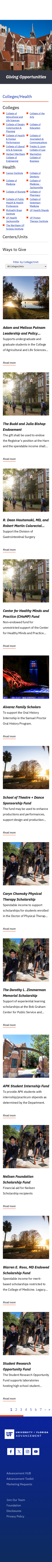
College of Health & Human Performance (15, 139)
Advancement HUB (18, 1473)
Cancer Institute (14, 173)
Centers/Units (15, 236)
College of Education (35, 126)
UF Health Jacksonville (12, 219)
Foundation (13, 1505)
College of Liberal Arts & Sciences (15, 148)
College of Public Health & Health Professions (15, 203)
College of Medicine (11, 182)
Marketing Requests (19, 1484)
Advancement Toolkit (20, 1479)
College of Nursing (16, 191)
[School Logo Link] (24, 1434)
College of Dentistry (35, 175)
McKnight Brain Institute (14, 212)
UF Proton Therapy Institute (39, 219)
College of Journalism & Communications (38, 139)
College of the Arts (37, 115)
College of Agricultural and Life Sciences (14, 117)
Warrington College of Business (35, 157)
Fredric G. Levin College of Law (37, 148)
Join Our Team (15, 1500)
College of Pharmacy (35, 193)
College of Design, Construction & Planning (15, 128)
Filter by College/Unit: (26, 262)
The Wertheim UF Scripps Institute (15, 227)
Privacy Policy (15, 1516)
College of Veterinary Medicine (35, 203)
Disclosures (13, 1511)
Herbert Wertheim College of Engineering (15, 157)
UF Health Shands (39, 210)
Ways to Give (14, 249)
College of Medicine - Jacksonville (36, 184)
